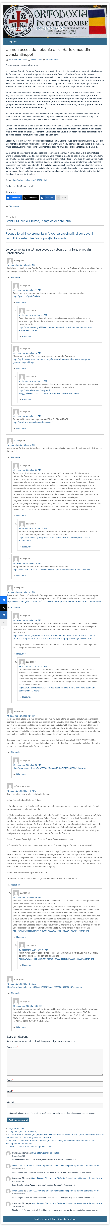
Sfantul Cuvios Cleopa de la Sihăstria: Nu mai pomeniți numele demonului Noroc (63, 1165)
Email (10, 1090)
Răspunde (15, 277)
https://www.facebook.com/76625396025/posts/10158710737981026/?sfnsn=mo (49, 768)
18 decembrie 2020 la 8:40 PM (27, 353)
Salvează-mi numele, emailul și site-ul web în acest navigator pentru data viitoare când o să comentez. (52, 1113)
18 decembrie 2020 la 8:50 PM (33, 381)
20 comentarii (52, 59)
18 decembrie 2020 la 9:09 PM (27, 416)
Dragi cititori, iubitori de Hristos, (22, 1131)
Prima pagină (11, 41)
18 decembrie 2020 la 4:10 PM (21, 445)
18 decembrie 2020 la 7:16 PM (27, 620)
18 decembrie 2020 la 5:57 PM (27, 290)
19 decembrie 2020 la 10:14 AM (33, 949)
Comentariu (12, 1047)
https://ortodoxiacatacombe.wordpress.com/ (33, 422)
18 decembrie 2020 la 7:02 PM (21, 592)
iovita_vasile (36, 59)
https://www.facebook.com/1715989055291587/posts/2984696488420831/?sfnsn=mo (52, 569)
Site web (10, 1101)
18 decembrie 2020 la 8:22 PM (27, 765)
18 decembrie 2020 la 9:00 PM (27, 563)
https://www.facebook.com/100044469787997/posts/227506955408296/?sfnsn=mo (56, 958)
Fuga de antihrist (16, 1128)
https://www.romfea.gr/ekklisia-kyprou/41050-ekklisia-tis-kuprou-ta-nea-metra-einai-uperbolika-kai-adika (54, 601)
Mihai (16, 440)
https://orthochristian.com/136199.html (29, 180)
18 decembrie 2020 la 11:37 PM (21, 790)
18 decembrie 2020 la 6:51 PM (33, 528)
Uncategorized (15, 206)
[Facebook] (3, 600)
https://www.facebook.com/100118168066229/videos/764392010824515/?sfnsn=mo (51, 930)
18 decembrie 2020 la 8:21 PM (21, 715)
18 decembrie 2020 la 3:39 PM (21, 265)
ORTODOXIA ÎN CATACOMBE (36, 28)
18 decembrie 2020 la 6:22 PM (27, 470)
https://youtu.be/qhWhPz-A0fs (26, 296)
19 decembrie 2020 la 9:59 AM (27, 897)
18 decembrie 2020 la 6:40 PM (33, 315)
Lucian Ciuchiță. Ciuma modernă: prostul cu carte (30, 1146)
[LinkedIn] (3, 615)
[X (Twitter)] (3, 607)
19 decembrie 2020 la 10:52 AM (27, 1005)
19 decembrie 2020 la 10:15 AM (21, 983)
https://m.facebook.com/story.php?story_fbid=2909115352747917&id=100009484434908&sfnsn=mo (49, 392)
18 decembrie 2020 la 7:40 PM (33, 666)
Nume (10, 1080)
